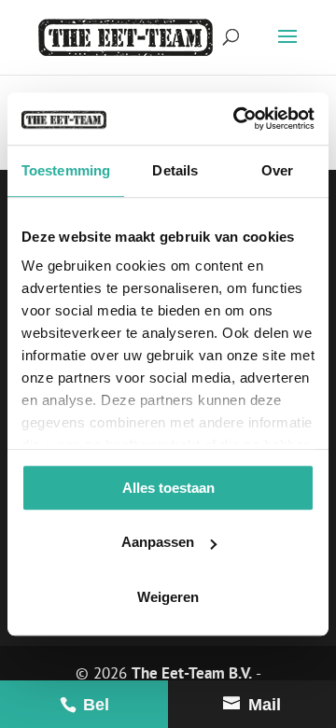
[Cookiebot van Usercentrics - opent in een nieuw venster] (237, 118)
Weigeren (168, 597)
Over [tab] (277, 170)
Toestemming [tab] (65, 170)
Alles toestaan (168, 488)
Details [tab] (175, 170)
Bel (93, 704)
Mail (262, 704)
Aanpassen (157, 542)
